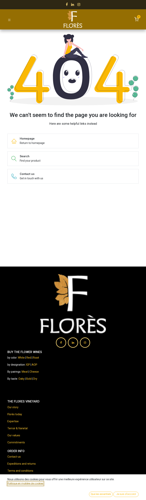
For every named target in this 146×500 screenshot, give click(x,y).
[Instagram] (79, 4)
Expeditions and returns (21, 463)
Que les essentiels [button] (101, 494)
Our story (12, 407)
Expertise (13, 421)
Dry (35, 378)
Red (28, 357)
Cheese (34, 371)
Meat (25, 371)
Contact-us (14, 456)
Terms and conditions (20, 470)
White (21, 357)
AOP (34, 364)
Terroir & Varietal (17, 428)
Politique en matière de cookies (25, 483)
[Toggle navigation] (9, 19)
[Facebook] (66, 4)
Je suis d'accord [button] (126, 494)
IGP (28, 364)
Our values (13, 435)
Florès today (14, 414)
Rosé (36, 357)
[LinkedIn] (72, 4)
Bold (29, 378)
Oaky (21, 378)
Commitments (16, 442)
